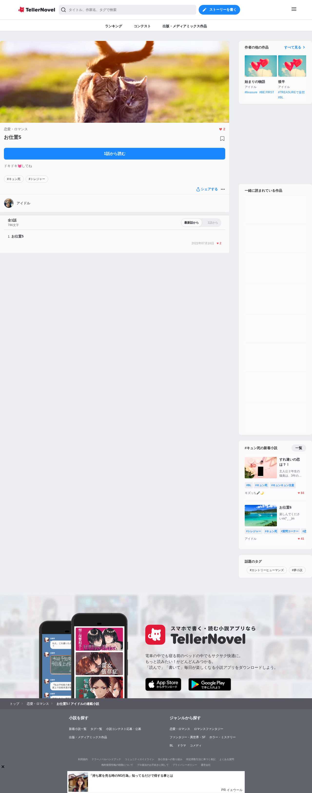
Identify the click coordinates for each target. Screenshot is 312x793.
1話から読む (115, 153)
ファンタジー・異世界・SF (187, 737)
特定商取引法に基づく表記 (200, 759)
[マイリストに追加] (222, 138)
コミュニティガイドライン (139, 759)
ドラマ (181, 745)
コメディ (196, 745)
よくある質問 (226, 759)
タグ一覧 (96, 729)
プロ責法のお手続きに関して (153, 765)
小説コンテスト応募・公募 (123, 729)
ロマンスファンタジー (208, 729)
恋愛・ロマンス (180, 729)
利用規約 (83, 759)
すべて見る (292, 47)
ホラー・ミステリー (222, 737)
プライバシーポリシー (185, 765)
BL (171, 745)
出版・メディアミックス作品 (88, 737)
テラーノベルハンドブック (106, 759)
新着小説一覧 (78, 729)
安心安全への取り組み (170, 759)
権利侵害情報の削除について (117, 765)
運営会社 (206, 765)
